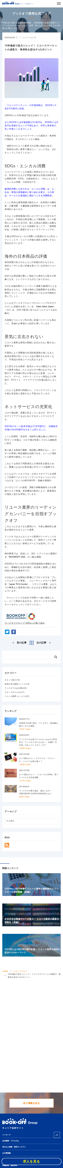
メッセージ (6, 1135)
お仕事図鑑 (6, 1153)
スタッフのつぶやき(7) (14, 692)
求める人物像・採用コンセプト (14, 1147)
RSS (7, 845)
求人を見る (31, 1161)
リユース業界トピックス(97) (17, 696)
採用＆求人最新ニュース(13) (17, 684)
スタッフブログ (20, 971)
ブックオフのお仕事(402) (16, 688)
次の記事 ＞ (44, 642)
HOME (5, 971)
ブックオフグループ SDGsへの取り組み (25, 623)
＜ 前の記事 (19, 642)
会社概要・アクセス (9, 1141)
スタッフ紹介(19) (12, 679)
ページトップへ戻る (57, 1135)
